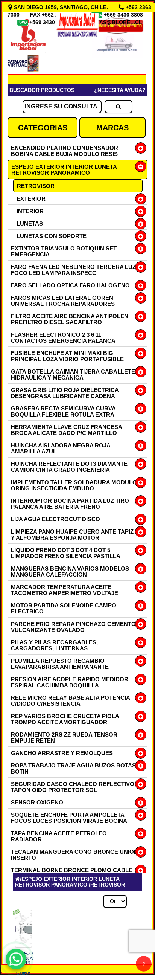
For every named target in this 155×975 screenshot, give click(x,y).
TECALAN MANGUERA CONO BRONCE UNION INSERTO (74, 854)
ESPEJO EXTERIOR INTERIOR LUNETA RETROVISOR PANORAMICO (64, 169)
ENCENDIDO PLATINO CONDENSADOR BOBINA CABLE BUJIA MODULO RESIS (64, 151)
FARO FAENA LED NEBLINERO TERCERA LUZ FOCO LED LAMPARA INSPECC (73, 270)
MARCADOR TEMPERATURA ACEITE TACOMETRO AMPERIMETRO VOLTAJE (64, 590)
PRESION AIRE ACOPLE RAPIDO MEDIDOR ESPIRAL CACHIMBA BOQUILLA (69, 682)
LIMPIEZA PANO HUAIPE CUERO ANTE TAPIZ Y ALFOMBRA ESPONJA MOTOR (72, 534)
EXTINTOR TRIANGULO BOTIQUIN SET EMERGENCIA (64, 251)
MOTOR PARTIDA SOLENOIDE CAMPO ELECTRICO (63, 608)
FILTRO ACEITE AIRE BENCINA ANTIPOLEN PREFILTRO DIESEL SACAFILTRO (69, 319)
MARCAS (112, 128)
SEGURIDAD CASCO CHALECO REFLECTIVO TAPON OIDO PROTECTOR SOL (72, 787)
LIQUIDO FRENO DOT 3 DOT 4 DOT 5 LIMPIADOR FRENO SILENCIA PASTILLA (65, 553)
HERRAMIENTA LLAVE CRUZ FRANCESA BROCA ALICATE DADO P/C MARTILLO (66, 430)
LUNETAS (30, 223)
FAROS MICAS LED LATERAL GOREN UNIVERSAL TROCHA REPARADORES (63, 300)
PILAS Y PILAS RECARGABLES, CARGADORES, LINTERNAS (54, 645)
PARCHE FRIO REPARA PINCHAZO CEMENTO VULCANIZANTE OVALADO (73, 627)
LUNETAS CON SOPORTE (52, 236)
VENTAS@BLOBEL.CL (114, 22)
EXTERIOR (31, 198)
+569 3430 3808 (124, 15)
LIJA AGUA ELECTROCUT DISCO (55, 519)
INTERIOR (30, 211)
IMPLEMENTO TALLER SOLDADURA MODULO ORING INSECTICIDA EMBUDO (74, 485)
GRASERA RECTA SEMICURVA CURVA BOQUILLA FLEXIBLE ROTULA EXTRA (63, 411)
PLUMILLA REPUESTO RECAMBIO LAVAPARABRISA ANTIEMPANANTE (60, 664)
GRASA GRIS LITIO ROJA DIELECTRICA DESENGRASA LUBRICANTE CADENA (65, 393)
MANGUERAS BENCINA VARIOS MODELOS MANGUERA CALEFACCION (70, 571)
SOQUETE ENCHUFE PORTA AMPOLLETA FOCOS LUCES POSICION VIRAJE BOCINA (69, 818)
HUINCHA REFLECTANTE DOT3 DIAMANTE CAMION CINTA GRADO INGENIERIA (69, 467)
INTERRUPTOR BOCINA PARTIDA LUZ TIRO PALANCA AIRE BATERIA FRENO (70, 503)
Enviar (29, 757)
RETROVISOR (36, 186)
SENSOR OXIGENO (37, 802)
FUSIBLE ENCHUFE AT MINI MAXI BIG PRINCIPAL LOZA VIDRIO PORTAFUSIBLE (67, 356)
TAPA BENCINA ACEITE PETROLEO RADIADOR (59, 836)
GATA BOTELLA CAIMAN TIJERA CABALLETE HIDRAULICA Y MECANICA (73, 374)
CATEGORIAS (42, 128)
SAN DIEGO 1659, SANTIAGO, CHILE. (60, 7)
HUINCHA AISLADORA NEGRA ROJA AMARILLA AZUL (60, 448)
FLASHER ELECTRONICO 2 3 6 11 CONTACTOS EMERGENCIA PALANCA (63, 337)
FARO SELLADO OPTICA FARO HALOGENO (70, 285)
